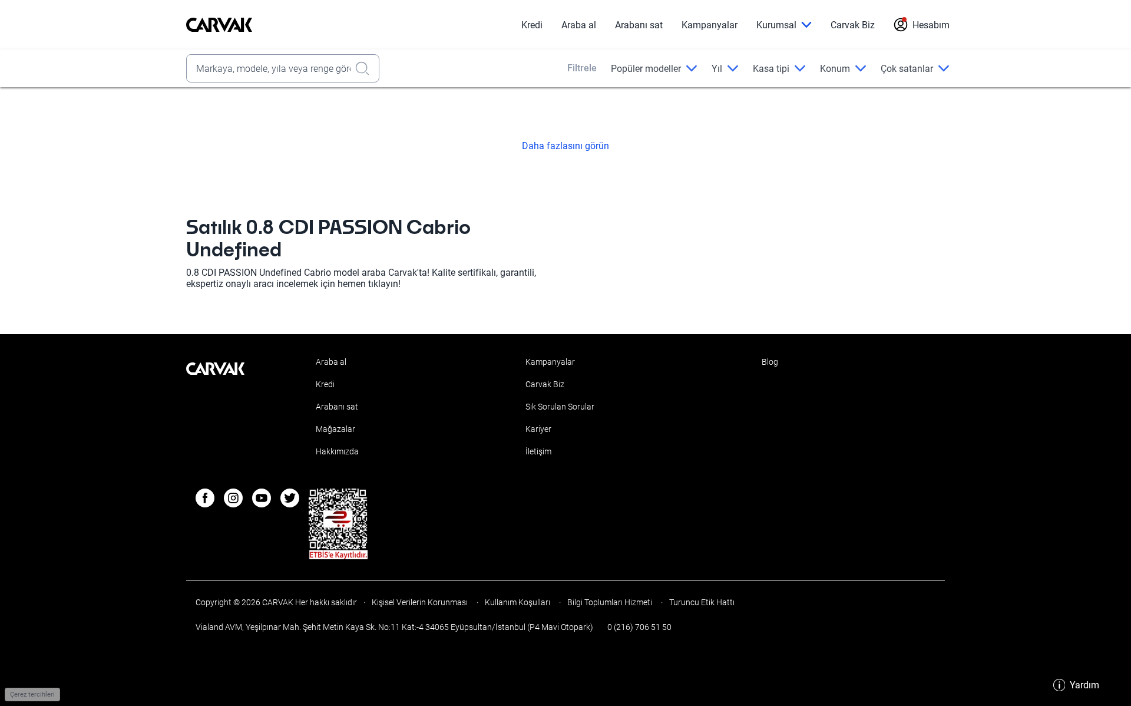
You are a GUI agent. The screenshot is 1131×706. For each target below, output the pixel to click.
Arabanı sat (639, 25)
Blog (770, 362)
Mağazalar (335, 429)
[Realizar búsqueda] (366, 68)
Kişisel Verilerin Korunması (419, 602)
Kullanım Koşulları (517, 602)
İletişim (538, 451)
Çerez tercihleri (32, 694)
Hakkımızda (337, 451)
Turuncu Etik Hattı (701, 602)
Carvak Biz (853, 25)
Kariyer (538, 429)
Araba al (578, 25)
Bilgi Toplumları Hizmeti (610, 602)
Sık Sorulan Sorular (559, 406)
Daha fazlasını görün (565, 146)
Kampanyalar (710, 25)
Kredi (532, 25)
